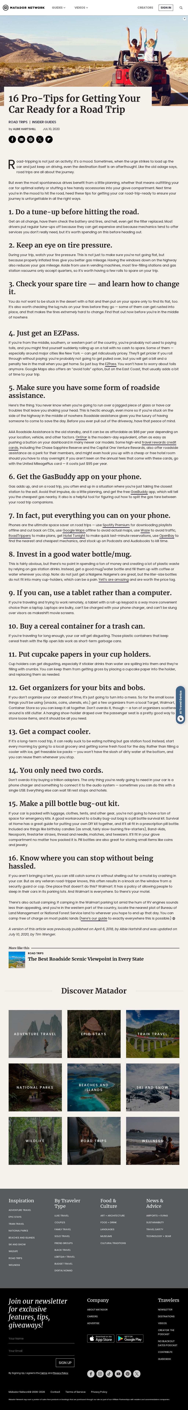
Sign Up (130, 720)
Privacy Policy (116, 729)
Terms (99, 729)
